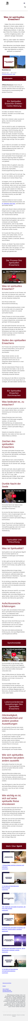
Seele (14, 74)
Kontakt (4, 986)
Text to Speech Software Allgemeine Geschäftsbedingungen (6, 990)
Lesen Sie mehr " (5, 868)
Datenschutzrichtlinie (6, 983)
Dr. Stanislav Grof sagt (8, 203)
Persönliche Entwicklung (7, 74)
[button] (24, 3)
